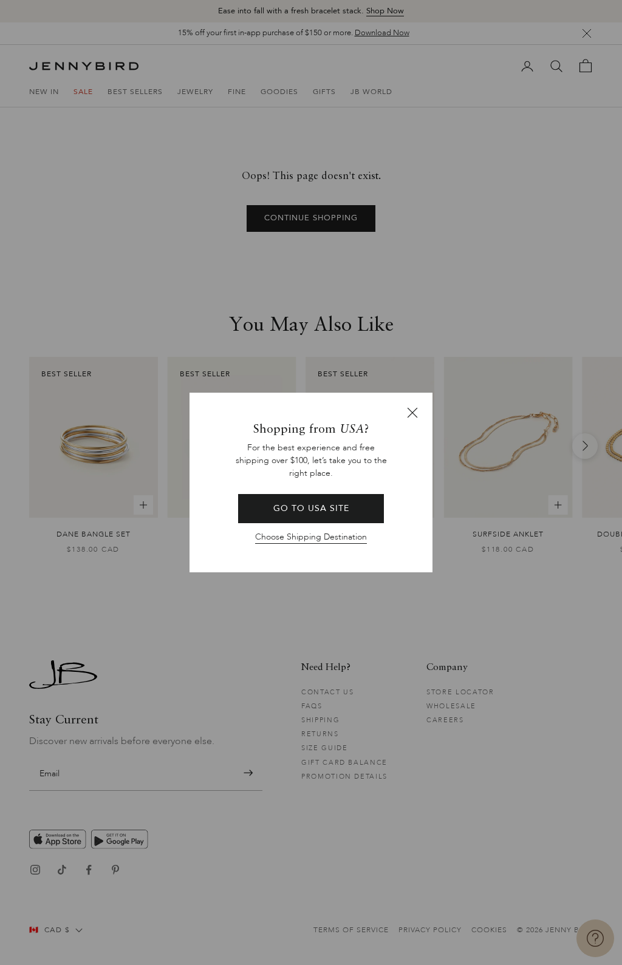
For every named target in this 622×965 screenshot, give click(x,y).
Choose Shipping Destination (311, 537)
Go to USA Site (311, 508)
